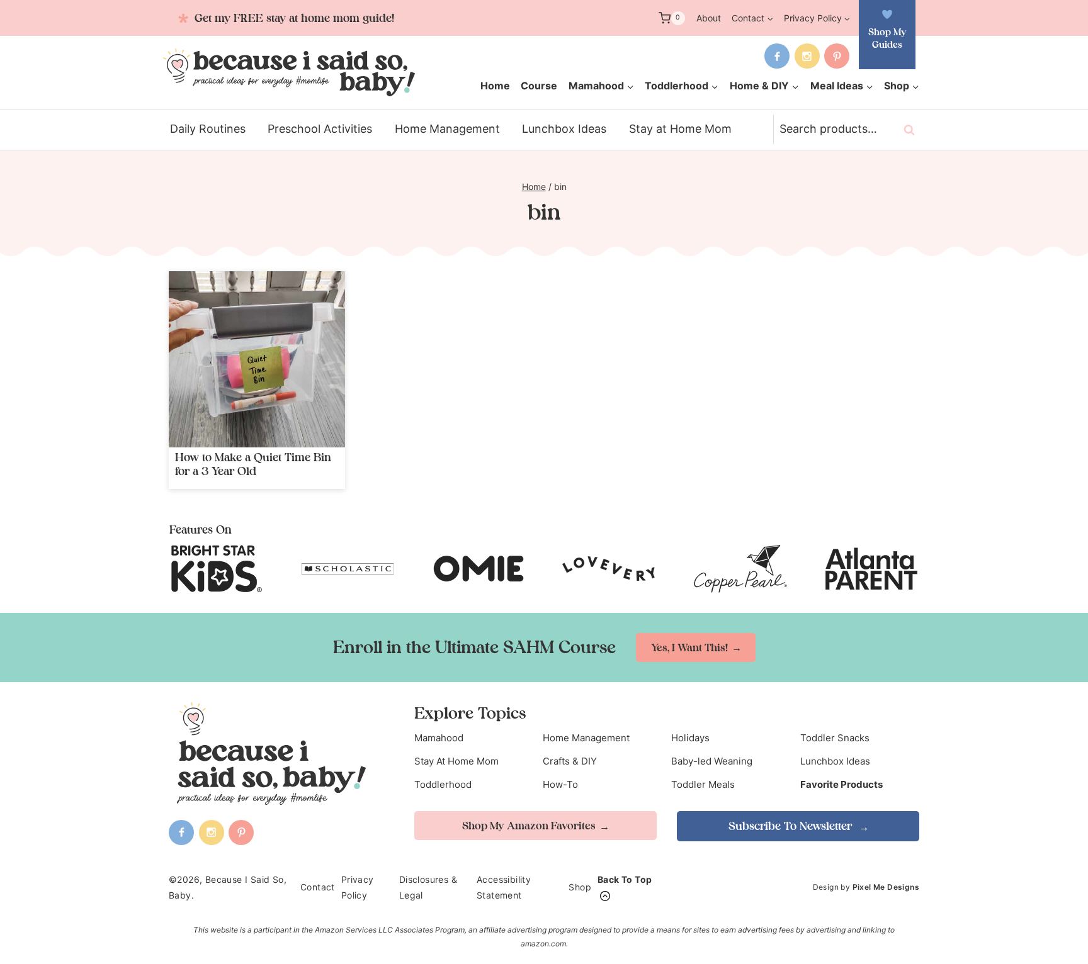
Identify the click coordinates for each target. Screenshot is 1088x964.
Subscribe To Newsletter (791, 825)
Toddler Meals (703, 784)
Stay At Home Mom (456, 761)
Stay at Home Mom (680, 128)
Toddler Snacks (835, 738)
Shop (580, 887)
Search (913, 129)
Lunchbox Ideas (564, 128)
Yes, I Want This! (689, 647)
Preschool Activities (320, 128)
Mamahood (438, 738)
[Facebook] (777, 56)
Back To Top (625, 879)
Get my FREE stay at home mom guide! (292, 18)
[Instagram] (807, 56)
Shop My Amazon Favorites (529, 825)
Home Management (447, 128)
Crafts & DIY (570, 761)
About (708, 18)
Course (539, 85)
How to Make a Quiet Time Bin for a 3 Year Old (253, 464)
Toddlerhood (443, 784)
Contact (317, 887)
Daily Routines (208, 128)
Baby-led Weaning (711, 761)
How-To (560, 784)
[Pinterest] (836, 56)
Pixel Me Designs (886, 887)
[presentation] (257, 359)
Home (495, 85)
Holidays (690, 738)
